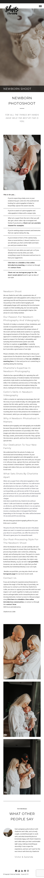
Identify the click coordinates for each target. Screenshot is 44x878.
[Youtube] (19, 871)
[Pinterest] (25, 871)
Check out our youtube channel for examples (24, 224)
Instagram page (9, 574)
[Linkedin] (22, 871)
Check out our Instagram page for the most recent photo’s (22, 273)
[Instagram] (28, 871)
